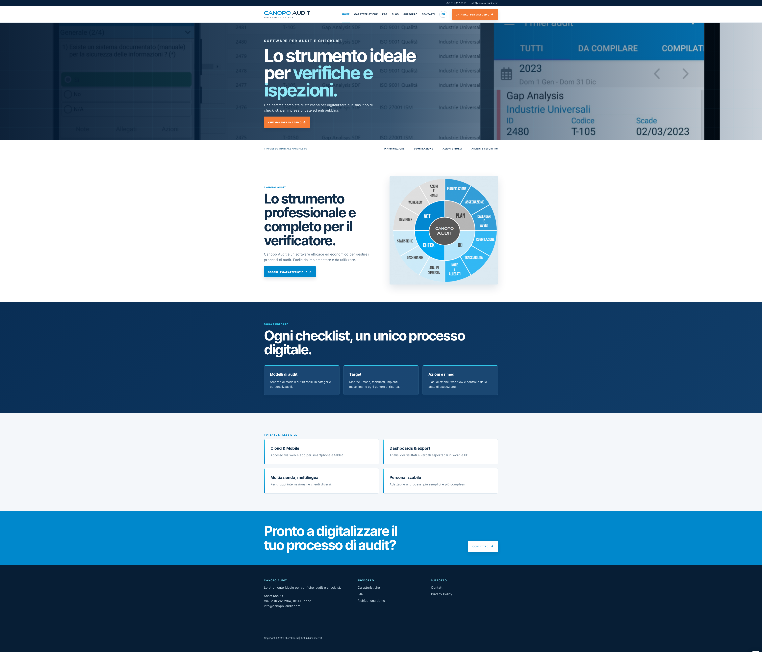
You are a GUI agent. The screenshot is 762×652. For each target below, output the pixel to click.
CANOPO (287, 14)
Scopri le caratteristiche (287, 272)
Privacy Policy (441, 594)
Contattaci (481, 546)
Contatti (428, 14)
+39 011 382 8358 (455, 3)
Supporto (410, 14)
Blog (395, 14)
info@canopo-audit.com (484, 3)
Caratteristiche (366, 14)
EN (443, 14)
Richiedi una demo (371, 601)
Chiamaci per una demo (472, 14)
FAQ (384, 14)
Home (346, 14)
